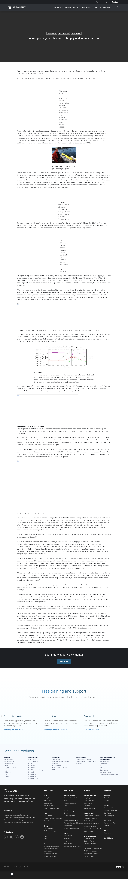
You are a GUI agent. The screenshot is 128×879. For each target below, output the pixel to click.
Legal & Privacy (109, 838)
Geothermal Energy (50, 831)
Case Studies (52, 33)
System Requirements (91, 821)
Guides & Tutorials (89, 841)
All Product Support (90, 808)
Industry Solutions (71, 7)
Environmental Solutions (51, 846)
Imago (6, 770)
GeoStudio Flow (33, 778)
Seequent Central (105, 772)
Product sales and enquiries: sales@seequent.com (19, 817)
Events (66, 813)
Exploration (47, 800)
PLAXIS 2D (31, 766)
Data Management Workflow (109, 774)
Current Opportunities (111, 810)
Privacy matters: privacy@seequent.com (16, 820)
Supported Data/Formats (92, 823)
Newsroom (107, 833)
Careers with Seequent (111, 808)
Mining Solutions (49, 798)
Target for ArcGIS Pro (11, 768)
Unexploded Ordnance (51, 853)
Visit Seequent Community (13, 730)
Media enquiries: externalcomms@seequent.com (19, 822)
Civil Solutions (48, 815)
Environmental (64, 33)
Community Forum (69, 815)
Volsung (6, 776)
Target (6, 766)
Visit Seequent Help (91, 730)
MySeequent (68, 835)
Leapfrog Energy (9, 763)
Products (57, 7)
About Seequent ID (90, 826)
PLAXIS (30, 763)
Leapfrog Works (9, 761)
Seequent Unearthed (70, 798)
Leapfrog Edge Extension (84, 759)
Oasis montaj (76, 33)
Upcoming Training (89, 843)
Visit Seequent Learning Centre (54, 730)
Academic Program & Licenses (73, 823)
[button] (64, 661)
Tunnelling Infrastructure (51, 821)
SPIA (53, 770)
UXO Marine (55, 763)
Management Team (110, 823)
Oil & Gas (46, 833)
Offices (106, 800)
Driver (5, 774)
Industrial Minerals (49, 806)
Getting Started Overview (92, 815)
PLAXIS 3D (31, 768)
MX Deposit (7, 772)
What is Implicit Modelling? (72, 828)
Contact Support (89, 856)
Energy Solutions (49, 828)
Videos (66, 806)
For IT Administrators (90, 851)
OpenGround (32, 759)
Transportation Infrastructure (53, 818)
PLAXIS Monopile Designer (36, 770)
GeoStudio (31, 772)
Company (106, 7)
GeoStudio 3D (32, 776)
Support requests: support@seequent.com (17, 815)
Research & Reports (70, 803)
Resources (86, 7)
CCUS (45, 839)
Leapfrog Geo (8, 759)
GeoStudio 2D (32, 774)
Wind (45, 836)
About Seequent (109, 798)
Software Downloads (90, 818)
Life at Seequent (109, 815)
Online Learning (89, 838)
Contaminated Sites (50, 856)
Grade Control (48, 803)
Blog (65, 800)
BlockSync (103, 764)
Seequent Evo (104, 761)
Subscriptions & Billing (91, 853)
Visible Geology (68, 825)
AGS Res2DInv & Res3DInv (60, 768)
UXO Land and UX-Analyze (60, 761)
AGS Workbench (57, 766)
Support (96, 7)
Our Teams (107, 813)
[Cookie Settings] (12, 874)
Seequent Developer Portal (72, 846)
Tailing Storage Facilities (51, 808)
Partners (107, 825)
